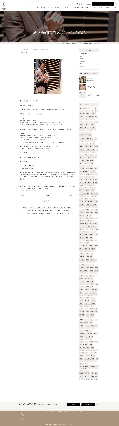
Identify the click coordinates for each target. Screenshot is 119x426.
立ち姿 (80, 273)
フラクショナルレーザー (90, 119)
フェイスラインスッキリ (84, 160)
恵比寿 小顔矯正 (89, 253)
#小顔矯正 (49, 207)
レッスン (88, 379)
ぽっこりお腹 (81, 286)
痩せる (91, 286)
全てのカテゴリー (84, 53)
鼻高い (94, 187)
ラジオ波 (91, 121)
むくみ (89, 376)
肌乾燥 (91, 168)
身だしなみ (95, 182)
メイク (95, 259)
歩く (93, 275)
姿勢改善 (92, 314)
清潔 (90, 275)
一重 (92, 196)
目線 (85, 278)
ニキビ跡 (81, 207)
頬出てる (95, 350)
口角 (80, 152)
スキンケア (81, 119)
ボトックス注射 (89, 350)
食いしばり (86, 370)
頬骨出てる (81, 330)
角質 (89, 264)
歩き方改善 (81, 215)
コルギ (86, 215)
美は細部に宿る (108, 4)
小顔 (25, 190)
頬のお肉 (95, 333)
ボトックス (96, 201)
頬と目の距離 (81, 240)
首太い (85, 303)
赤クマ (85, 295)
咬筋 (80, 248)
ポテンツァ (90, 201)
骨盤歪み (81, 303)
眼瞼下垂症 (96, 284)
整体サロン (81, 187)
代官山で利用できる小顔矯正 (45, 186)
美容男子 (89, 182)
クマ (90, 292)
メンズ (87, 168)
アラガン (84, 226)
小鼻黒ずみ (86, 270)
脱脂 (80, 297)
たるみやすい (87, 289)
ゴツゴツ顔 (90, 333)
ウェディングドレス (83, 223)
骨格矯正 (91, 245)
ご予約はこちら (97, 4)
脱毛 (91, 174)
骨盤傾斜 (92, 267)
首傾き (88, 347)
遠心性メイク (88, 262)
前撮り (80, 220)
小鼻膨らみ (81, 339)
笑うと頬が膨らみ (82, 333)
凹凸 (95, 108)
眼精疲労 (81, 185)
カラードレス (81, 281)
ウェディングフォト (83, 218)
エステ (93, 185)
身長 (88, 267)
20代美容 (81, 264)
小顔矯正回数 (92, 152)
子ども (96, 379)
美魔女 (91, 237)
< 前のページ (23, 195)
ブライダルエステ (82, 135)
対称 (91, 141)
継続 (80, 242)
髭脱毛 (87, 174)
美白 (88, 193)
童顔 (95, 240)
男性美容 (96, 212)
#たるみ (58, 213)
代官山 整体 (81, 253)
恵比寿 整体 (81, 256)
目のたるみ (92, 297)
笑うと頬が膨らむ (93, 311)
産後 (90, 143)
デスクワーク (81, 130)
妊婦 (94, 143)
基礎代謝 (94, 273)
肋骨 (89, 303)
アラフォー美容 (89, 165)
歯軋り (90, 223)
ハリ (89, 196)
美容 (89, 185)
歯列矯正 (96, 245)
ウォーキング (87, 110)
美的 (89, 248)
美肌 (84, 193)
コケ (92, 108)
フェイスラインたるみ (88, 163)
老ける (91, 229)
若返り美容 (86, 237)
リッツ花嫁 (81, 355)
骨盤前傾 (85, 234)
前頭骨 (96, 209)
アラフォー (96, 234)
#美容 (46, 210)
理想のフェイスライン (87, 231)
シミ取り (95, 174)
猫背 (93, 110)
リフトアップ (81, 168)
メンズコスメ (81, 149)
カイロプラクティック (83, 245)
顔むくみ (96, 341)
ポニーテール (81, 190)
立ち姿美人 (86, 273)
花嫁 (89, 132)
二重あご (81, 358)
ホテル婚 (84, 182)
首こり (80, 376)
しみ (80, 176)
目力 (96, 179)
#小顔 (43, 207)
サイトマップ (95, 411)
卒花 (86, 339)
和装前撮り (85, 361)
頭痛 (80, 132)
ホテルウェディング (90, 281)
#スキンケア (65, 213)
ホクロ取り (89, 176)
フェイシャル (81, 174)
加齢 (83, 209)
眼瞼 (91, 284)
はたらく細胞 (81, 328)
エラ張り (93, 190)
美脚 (80, 157)
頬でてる (93, 328)
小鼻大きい (91, 336)
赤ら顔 (80, 196)
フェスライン (81, 116)
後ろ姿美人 (81, 308)
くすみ (80, 193)
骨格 (96, 289)
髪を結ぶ (88, 190)
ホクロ (84, 176)
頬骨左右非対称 (82, 347)
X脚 (95, 154)
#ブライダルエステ (63, 210)
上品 (94, 198)
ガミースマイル (87, 319)
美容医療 (85, 124)
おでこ (85, 127)
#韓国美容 (41, 210)
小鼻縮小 (91, 270)
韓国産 (89, 226)
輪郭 (94, 149)
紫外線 (96, 168)
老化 (96, 319)
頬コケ (86, 363)
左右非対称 (86, 141)
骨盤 (80, 113)
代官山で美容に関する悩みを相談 (28, 186)
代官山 (92, 373)
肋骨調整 (93, 303)
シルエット (87, 300)
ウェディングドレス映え (89, 317)
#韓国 (28, 210)
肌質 (93, 289)
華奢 (88, 138)
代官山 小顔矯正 (82, 251)
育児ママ (81, 370)
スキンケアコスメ (92, 171)
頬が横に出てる (88, 330)
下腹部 (87, 286)
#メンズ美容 (37, 207)
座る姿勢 (81, 201)
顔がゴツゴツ (81, 314)
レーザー (86, 292)
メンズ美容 (22, 190)
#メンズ (30, 207)
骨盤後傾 (90, 234)
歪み (93, 376)
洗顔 (88, 297)
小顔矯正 (96, 146)
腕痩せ (93, 358)
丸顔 (89, 154)
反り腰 (85, 146)
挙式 (95, 138)
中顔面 (90, 179)
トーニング (81, 121)
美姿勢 (80, 229)
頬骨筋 (87, 311)
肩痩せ (89, 358)
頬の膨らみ (81, 154)
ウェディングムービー (93, 218)
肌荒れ (96, 308)
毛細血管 (91, 308)
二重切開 (86, 198)
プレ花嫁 (81, 141)
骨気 (90, 215)
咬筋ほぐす (81, 363)
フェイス (91, 322)
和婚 (91, 256)
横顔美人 (92, 160)
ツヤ (85, 201)
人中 (94, 176)
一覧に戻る (47, 195)
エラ (89, 108)
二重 (95, 196)
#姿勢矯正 (63, 207)
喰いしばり (81, 143)
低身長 (96, 267)
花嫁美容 (89, 135)
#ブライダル (53, 210)
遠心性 (91, 240)
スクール (82, 63)
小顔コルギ (85, 248)
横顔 (80, 231)
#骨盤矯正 (56, 207)
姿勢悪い (91, 344)
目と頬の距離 (81, 311)
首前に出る (93, 300)
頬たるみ (96, 229)
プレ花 (90, 339)
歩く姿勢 (81, 278)
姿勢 (92, 379)
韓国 (88, 242)
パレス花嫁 (87, 355)
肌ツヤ (86, 308)
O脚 (92, 154)
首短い (86, 344)
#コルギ (69, 207)
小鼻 (94, 262)
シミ (80, 171)
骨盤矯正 (29, 190)
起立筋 (87, 314)
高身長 (80, 270)
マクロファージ (94, 325)
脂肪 (86, 154)
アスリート (94, 226)
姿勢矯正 (89, 157)
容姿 (84, 275)
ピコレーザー (87, 207)
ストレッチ (81, 300)
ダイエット (81, 289)
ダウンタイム (81, 204)
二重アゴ (84, 108)
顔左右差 (94, 361)
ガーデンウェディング (83, 341)
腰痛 (96, 110)
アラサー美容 (81, 165)
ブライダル (37, 190)
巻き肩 (80, 275)
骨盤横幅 (94, 231)
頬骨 (96, 376)
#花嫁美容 (41, 213)
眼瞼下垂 (81, 198)
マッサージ (91, 146)
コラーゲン (87, 325)
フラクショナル (94, 207)
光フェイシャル (82, 267)
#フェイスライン (50, 213)
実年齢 (87, 259)
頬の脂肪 (81, 336)
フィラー (81, 292)
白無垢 (87, 256)
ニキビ (80, 124)
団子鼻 (86, 187)
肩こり (87, 229)
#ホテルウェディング (31, 213)
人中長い (81, 179)
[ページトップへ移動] (98, 404)
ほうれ (85, 336)
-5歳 (91, 259)
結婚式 (91, 138)
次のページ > (71, 195)
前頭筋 (80, 212)
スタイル (84, 157)
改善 (80, 108)
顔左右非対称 (81, 350)
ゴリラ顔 (91, 341)
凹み (80, 209)
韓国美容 (94, 204)
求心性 (87, 240)
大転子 (80, 234)
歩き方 (86, 143)
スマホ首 (88, 328)
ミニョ (84, 242)
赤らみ (84, 297)
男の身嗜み (81, 317)
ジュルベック (88, 204)
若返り (80, 237)
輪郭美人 (81, 163)
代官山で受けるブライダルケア (40, 188)
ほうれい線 (95, 223)
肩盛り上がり (87, 306)
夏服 (85, 358)
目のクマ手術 (94, 295)
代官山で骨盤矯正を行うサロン (61, 186)
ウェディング (90, 278)
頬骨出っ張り (91, 116)
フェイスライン (82, 138)
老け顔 (85, 179)
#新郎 (24, 207)
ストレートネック (89, 130)
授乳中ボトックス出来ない (84, 373)
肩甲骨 (80, 379)
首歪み (92, 347)
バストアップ (92, 113)
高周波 (86, 121)
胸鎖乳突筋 (86, 322)
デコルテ (93, 355)
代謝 (90, 273)
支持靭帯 (88, 209)
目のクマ (94, 292)
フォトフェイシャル (94, 193)
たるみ (85, 376)
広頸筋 (80, 322)
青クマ (89, 295)
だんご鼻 (96, 270)
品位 (90, 198)
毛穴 (96, 116)
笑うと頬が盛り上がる (83, 352)
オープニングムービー (88, 220)
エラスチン (81, 325)
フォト (86, 264)
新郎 (80, 361)
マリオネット (81, 259)
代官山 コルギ (91, 251)
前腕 (95, 352)
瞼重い (87, 212)
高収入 (91, 212)
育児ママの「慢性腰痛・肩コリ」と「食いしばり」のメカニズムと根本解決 (88, 367)
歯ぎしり (81, 306)
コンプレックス (86, 152)
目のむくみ (81, 344)
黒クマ (80, 295)
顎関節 (87, 113)
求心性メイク (81, 262)
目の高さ (91, 352)
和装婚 (90, 361)
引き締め (94, 157)
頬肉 (80, 226)
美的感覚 (93, 248)
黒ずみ (85, 196)
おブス (85, 185)
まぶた (80, 127)
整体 (96, 373)
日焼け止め (85, 171)
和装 (97, 358)
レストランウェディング (84, 284)
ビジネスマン (88, 149)
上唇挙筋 (81, 319)
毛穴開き (93, 124)
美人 (80, 182)
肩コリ (94, 127)
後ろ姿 (92, 306)
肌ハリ (92, 209)
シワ (93, 319)
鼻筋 (90, 187)
